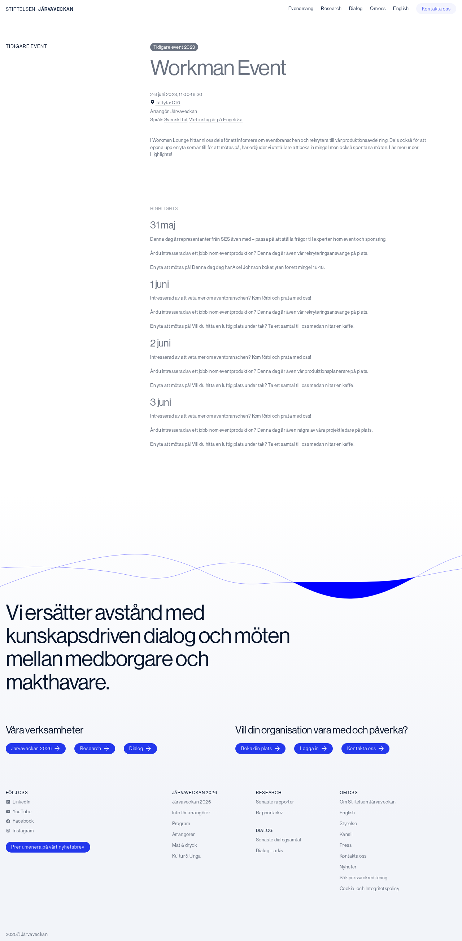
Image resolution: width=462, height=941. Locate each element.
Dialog (136, 748)
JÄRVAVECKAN (56, 9)
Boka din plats (256, 748)
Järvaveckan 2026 (31, 748)
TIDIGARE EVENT (26, 46)
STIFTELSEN (20, 9)
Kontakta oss (361, 748)
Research (90, 748)
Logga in (309, 748)
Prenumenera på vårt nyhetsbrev (47, 847)
